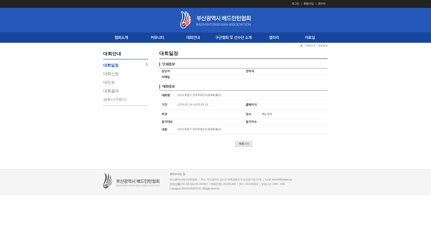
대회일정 (111, 65)
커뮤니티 (157, 38)
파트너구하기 (114, 99)
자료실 (310, 38)
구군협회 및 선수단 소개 (233, 38)
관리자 (321, 3)
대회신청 (111, 74)
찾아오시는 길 (177, 174)
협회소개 (121, 38)
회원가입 (309, 3)
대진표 (109, 82)
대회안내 (193, 38)
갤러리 (274, 38)
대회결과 (111, 91)
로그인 (295, 3)
